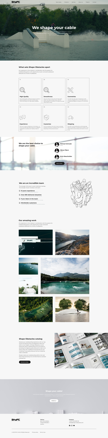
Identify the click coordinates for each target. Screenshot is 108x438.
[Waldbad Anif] (36, 309)
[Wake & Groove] (36, 242)
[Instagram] (71, 425)
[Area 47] (65, 276)
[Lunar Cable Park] (72, 242)
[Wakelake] (28, 266)
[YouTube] (74, 425)
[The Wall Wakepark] (72, 309)
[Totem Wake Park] (28, 285)
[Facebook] (69, 425)
